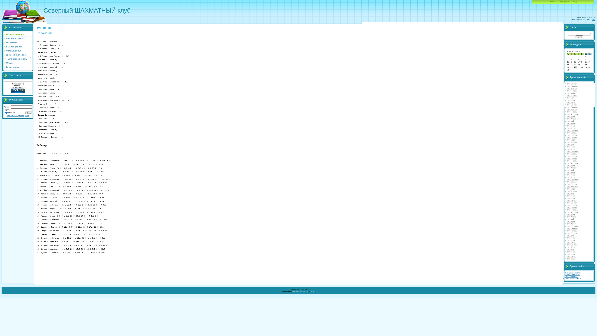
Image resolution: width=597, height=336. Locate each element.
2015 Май (570, 121)
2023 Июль (571, 254)
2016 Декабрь (572, 158)
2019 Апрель (572, 217)
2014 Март (571, 93)
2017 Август (571, 177)
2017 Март (571, 165)
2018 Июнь (571, 196)
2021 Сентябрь (572, 245)
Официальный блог (573, 273)
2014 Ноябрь (572, 109)
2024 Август (571, 256)
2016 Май (570, 144)
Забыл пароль (12, 116)
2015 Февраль (572, 114)
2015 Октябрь (572, 133)
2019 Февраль (572, 212)
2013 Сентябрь (572, 84)
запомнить (11, 113)
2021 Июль (571, 240)
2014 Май (570, 98)
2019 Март (571, 214)
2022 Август (571, 247)
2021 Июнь (571, 238)
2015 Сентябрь (572, 130)
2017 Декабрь (572, 182)
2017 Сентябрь (572, 179)
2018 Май (570, 193)
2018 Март (571, 189)
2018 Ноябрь (572, 205)
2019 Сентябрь (572, 226)
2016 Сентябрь (572, 151)
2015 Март (571, 116)
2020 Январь (572, 233)
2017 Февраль (572, 163)
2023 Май (570, 249)
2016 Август (571, 149)
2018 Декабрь (572, 207)
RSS (593, 20)
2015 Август (571, 128)
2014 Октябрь (572, 107)
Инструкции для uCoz (573, 278)
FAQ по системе (571, 277)
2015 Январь (572, 112)
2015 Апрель (572, 119)
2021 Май (570, 235)
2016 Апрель (572, 142)
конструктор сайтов (300, 291)
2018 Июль (571, 198)
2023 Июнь (571, 252)
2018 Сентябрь (572, 203)
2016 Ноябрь (572, 156)
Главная (552, 2)
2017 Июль (571, 175)
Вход (574, 2)
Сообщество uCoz (572, 275)
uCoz (313, 291)
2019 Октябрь (572, 228)
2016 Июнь (571, 147)
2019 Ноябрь (572, 231)
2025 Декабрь (572, 259)
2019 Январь (572, 210)
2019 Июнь (571, 221)
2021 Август (571, 242)
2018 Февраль (572, 186)
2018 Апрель (572, 191)
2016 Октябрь (572, 154)
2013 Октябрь (572, 86)
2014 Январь (572, 91)
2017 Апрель (572, 168)
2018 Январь (572, 184)
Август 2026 (573, 51)
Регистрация (564, 2)
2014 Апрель (572, 95)
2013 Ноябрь (572, 88)
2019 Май (570, 219)
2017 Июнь (571, 172)
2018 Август (571, 200)
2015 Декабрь (572, 137)
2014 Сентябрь (572, 105)
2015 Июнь (571, 123)
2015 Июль (571, 126)
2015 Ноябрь (572, 135)
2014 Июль (571, 100)
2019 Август (571, 224)
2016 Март (571, 140)
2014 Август (571, 102)
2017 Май (570, 170)
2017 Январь (572, 161)
